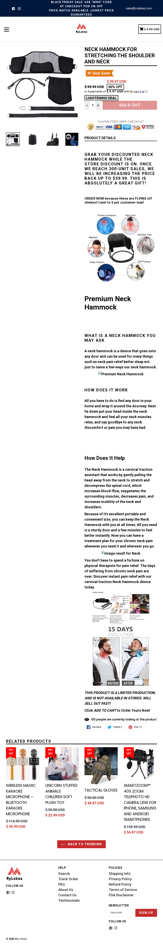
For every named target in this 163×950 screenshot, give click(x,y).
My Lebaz (21, 938)
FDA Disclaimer (121, 895)
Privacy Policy (120, 879)
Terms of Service (123, 890)
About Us (65, 890)
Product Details (100, 138)
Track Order (68, 879)
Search (64, 873)
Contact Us (67, 895)
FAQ (61, 884)
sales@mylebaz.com (139, 8)
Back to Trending (84, 844)
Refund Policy (120, 884)
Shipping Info (120, 873)
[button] (120, 91)
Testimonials (69, 900)
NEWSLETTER (119, 905)
